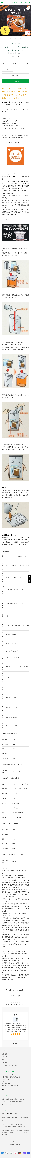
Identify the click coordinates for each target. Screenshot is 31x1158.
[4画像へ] (12, 38)
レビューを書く (15, 996)
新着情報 (4, 1054)
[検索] (26, 2)
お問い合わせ (6, 1057)
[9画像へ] (20, 38)
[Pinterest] (10, 1104)
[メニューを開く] (2, 2)
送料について (6, 1089)
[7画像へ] (17, 38)
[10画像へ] (22, 38)
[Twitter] (2, 1104)
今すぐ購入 (15, 81)
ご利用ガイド (6, 1063)
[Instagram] (6, 1104)
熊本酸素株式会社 (12, 1114)
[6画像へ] (15, 38)
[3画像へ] (10, 38)
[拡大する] (27, 8)
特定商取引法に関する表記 (9, 1065)
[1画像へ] (7, 38)
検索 (3, 1060)
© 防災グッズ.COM (15, 1142)
